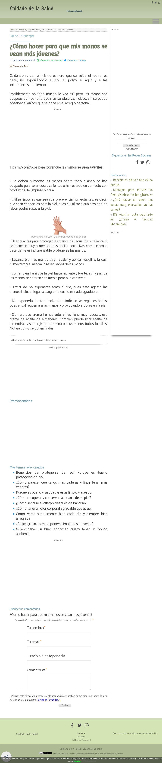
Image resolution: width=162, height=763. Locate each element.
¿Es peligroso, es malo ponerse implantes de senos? (55, 524)
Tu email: (34, 642)
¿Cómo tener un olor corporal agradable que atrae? (54, 509)
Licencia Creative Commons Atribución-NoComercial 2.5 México (97, 753)
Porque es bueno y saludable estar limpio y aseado (54, 492)
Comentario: (37, 670)
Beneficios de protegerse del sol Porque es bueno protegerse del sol (61, 475)
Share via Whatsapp (50, 60)
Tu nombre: (36, 628)
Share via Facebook (24, 60)
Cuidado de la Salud (31, 8)
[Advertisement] (58, 134)
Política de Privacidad (81, 740)
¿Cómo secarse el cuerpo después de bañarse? (51, 503)
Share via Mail (20, 66)
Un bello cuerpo (22, 36)
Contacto (81, 737)
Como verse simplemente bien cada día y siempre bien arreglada (61, 516)
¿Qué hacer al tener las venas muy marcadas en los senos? (131, 205)
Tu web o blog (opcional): (46, 656)
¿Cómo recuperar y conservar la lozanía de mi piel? (53, 498)
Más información (89, 761)
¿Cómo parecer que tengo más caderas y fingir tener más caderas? (61, 485)
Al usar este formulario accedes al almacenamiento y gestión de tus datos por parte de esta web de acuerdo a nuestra (58, 698)
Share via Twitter (76, 60)
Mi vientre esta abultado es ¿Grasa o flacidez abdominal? (131, 219)
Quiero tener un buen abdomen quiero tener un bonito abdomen (61, 531)
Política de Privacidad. (48, 700)
